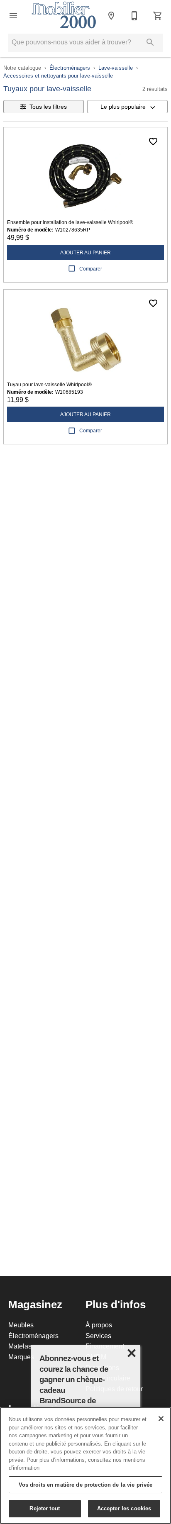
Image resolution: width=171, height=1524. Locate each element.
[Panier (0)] (158, 16)
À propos (99, 1325)
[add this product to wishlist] (153, 141)
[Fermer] (161, 1418)
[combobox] (127, 106)
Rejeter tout (44, 1508)
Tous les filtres (48, 106)
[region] (85, 1465)
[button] (13, 16)
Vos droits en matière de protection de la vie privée (86, 1484)
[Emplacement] (111, 16)
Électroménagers (69, 67)
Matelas (20, 1346)
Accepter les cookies (124, 1508)
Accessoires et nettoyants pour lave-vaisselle (58, 75)
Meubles (21, 1325)
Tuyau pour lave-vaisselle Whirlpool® (49, 384)
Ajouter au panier (85, 252)
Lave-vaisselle (115, 67)
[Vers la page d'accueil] (64, 15)
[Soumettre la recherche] (150, 42)
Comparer (90, 269)
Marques (21, 1357)
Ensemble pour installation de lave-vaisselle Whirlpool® (70, 222)
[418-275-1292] (134, 16)
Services (98, 1335)
